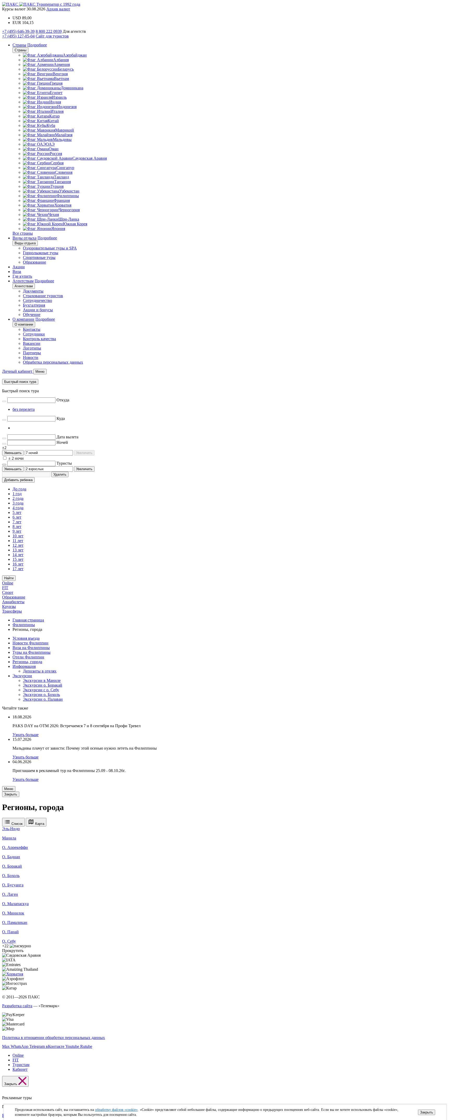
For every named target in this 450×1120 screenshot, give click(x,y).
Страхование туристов (43, 296)
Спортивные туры (39, 257)
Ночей (62, 442)
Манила (9, 838)
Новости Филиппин (30, 643)
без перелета (23, 409)
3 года (17, 503)
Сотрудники (34, 334)
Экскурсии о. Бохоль (41, 694)
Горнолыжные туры (40, 253)
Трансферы (12, 611)
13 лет (17, 550)
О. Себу (9, 941)
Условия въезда (26, 638)
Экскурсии (22, 676)
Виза (16, 271)
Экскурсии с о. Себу (41, 690)
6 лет (16, 517)
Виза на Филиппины (31, 647)
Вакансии (31, 343)
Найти (9, 578)
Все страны (22, 233)
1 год (17, 493)
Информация (24, 666)
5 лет (16, 512)
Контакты (31, 329)
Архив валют (58, 9)
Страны (19, 45)
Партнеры (32, 353)
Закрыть (426, 1112)
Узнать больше (25, 734)
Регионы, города (27, 661)
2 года (17, 498)
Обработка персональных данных (53, 362)
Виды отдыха (24, 238)
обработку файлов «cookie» (116, 1110)
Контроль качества (39, 339)
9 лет (16, 531)
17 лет (17, 569)
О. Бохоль (11, 875)
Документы (33, 291)
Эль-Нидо (11, 828)
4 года (17, 508)
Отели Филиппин (28, 657)
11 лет (17, 540)
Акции (18, 267)
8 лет (16, 526)
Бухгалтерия (34, 305)
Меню (8, 789)
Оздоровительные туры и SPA (50, 248)
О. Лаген (10, 894)
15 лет (17, 559)
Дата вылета (67, 437)
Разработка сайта (17, 1006)
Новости (30, 357)
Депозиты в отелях (40, 671)
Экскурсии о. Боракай (42, 685)
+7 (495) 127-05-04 (18, 36)
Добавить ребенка (18, 480)
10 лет (17, 536)
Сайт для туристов (52, 36)
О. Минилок (13, 913)
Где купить (22, 276)
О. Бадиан (11, 857)
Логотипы (32, 348)
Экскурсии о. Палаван (43, 699)
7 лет (16, 522)
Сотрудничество (37, 300)
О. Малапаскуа (15, 903)
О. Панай (10, 932)
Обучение (31, 314)
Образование (34, 262)
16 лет (17, 564)
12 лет (17, 545)
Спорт (7, 592)
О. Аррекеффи (15, 847)
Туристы (64, 463)
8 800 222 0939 (49, 31)
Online (7, 583)
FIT (5, 588)
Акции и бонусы (38, 310)
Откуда (63, 400)
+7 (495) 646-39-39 (18, 31)
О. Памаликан (14, 922)
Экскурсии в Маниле (42, 680)
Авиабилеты (13, 602)
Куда (61, 418)
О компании (23, 319)
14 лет (17, 554)
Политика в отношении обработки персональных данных (53, 1037)
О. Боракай (12, 866)
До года (19, 489)
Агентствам (23, 281)
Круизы (9, 606)
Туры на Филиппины (31, 652)
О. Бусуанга (12, 885)
